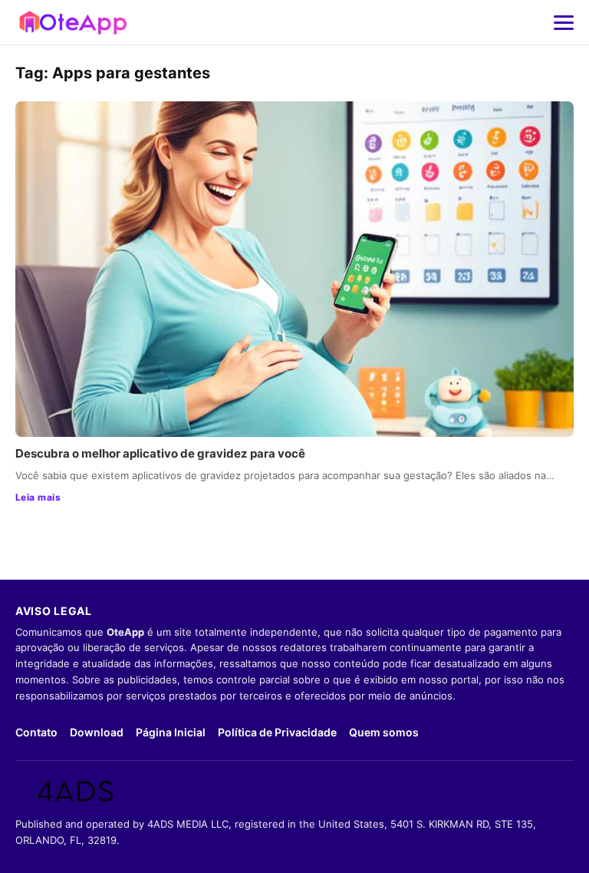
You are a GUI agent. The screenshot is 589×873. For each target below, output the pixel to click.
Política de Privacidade (277, 732)
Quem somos (384, 732)
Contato (36, 732)
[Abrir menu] (564, 22)
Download (96, 732)
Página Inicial (171, 732)
